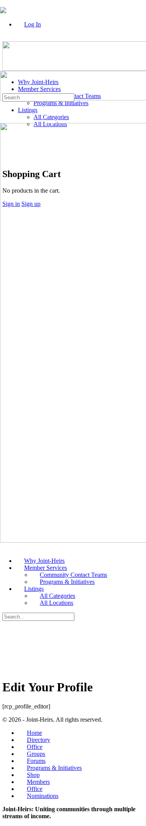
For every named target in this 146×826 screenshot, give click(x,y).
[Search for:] (38, 97)
